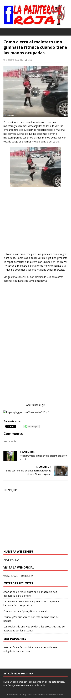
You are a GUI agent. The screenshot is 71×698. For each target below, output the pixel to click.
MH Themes (58, 694)
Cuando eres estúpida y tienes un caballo (26, 611)
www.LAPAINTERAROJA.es (18, 576)
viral (30, 59)
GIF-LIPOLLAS (11, 560)
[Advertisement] (35, 223)
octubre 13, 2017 (14, 59)
